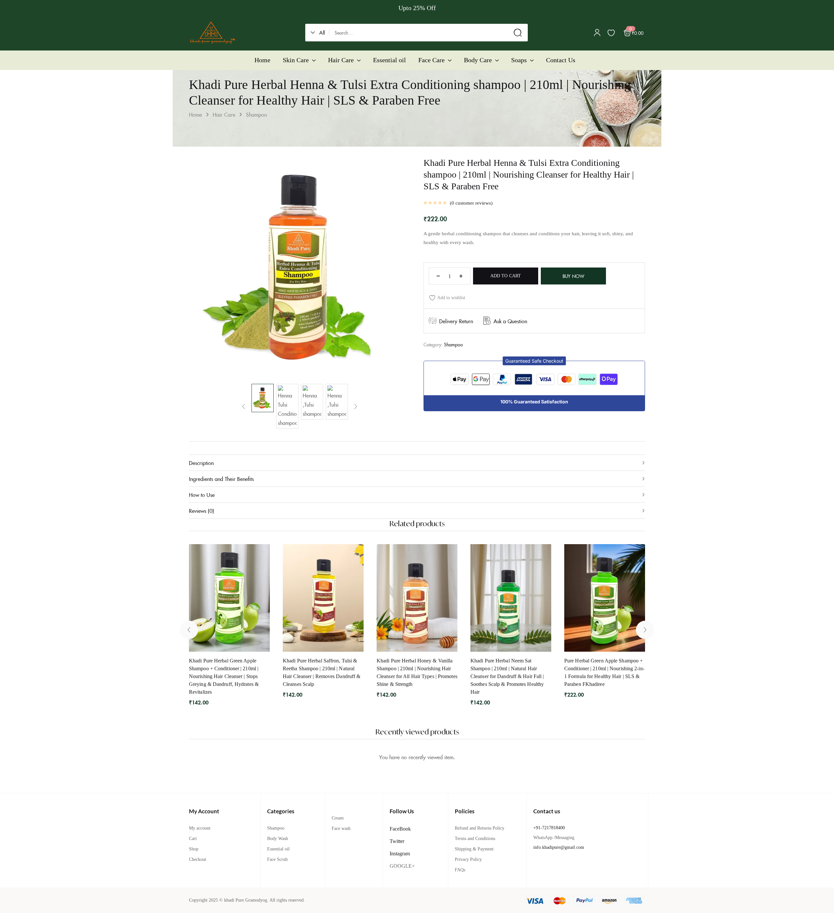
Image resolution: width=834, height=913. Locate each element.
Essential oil (278, 849)
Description (201, 462)
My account (199, 828)
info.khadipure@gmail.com (558, 847)
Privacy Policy (468, 859)
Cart (193, 838)
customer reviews (471, 203)
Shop (193, 849)
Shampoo (256, 114)
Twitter (397, 841)
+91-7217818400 (549, 827)
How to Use (202, 494)
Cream (338, 818)
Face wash (341, 828)
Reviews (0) (201, 510)
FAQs (460, 869)
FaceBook (400, 829)
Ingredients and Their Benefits (221, 478)
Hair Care (224, 114)
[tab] (417, 463)
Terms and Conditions (475, 838)
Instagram (400, 853)
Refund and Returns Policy (479, 828)
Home (195, 114)
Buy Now (573, 276)
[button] (319, 32)
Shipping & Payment (474, 849)
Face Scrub (277, 859)
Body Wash (277, 838)
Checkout (197, 859)
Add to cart (505, 275)
